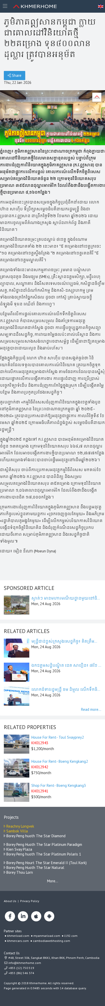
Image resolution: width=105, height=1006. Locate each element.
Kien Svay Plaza (18, 849)
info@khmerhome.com (24, 963)
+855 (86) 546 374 (21, 973)
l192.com (70, 936)
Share (16, 75)
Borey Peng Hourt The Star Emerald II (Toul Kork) (46, 862)
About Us (10, 901)
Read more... (91, 709)
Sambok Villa (16, 831)
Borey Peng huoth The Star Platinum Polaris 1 (43, 854)
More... (52, 881)
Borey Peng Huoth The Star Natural (34, 867)
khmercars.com (18, 941)
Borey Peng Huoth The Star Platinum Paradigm (43, 844)
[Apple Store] (36, 916)
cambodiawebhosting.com (51, 941)
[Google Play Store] (49, 916)
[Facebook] (10, 916)
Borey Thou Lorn (19, 872)
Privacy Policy (29, 901)
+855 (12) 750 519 (21, 968)
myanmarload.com (46, 936)
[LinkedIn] (23, 916)
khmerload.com (18, 936)
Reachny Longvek (19, 826)
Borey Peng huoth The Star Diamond (35, 835)
